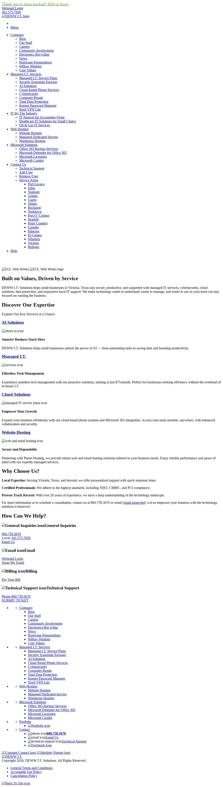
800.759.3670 (11, 534)
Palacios (33, 231)
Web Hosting (19, 129)
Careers (24, 46)
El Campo (35, 235)
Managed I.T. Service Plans (38, 78)
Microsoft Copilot (31, 160)
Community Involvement (36, 50)
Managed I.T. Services (25, 74)
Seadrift (33, 219)
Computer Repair (31, 97)
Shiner (33, 204)
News (23, 58)
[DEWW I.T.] (15, 16)
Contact (24, 729)
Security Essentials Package (38, 82)
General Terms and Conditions (31, 768)
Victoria (33, 243)
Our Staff (25, 43)
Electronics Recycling (34, 54)
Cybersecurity (28, 94)
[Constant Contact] (19, 752)
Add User (26, 172)
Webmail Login (12, 559)
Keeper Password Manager (37, 105)
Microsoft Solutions (23, 145)
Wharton (34, 239)
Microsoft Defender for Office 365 (43, 152)
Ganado (33, 227)
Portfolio (25, 722)
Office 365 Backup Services (38, 149)
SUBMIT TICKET (15, 600)
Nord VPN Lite (30, 109)
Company (17, 35)
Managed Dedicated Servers (38, 137)
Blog (22, 39)
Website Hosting (30, 133)
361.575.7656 (11, 12)
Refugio (33, 247)
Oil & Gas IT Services (34, 125)
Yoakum (33, 192)
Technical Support (31, 168)
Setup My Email (13, 562)
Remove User (28, 176)
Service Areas (28, 180)
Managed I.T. (14, 356)
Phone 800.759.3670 (16, 596)
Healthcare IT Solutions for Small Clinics (47, 121)
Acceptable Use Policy (26, 772)
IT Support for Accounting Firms (41, 117)
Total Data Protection (33, 101)
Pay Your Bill (11, 579)
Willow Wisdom (30, 66)
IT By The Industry (23, 113)
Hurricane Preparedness (35, 62)
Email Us (8, 542)
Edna (31, 188)
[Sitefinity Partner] (53, 752)
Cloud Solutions (16, 394)
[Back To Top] (16, 783)
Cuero (32, 200)
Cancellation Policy (23, 776)
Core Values (27, 70)
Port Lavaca (36, 184)
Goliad (33, 196)
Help (13, 251)
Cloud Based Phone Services (39, 90)
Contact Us (18, 164)
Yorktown (35, 211)
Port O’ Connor (38, 215)
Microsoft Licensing (33, 156)
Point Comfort (37, 223)
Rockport (34, 207)
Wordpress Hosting (32, 141)
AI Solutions (28, 86)
